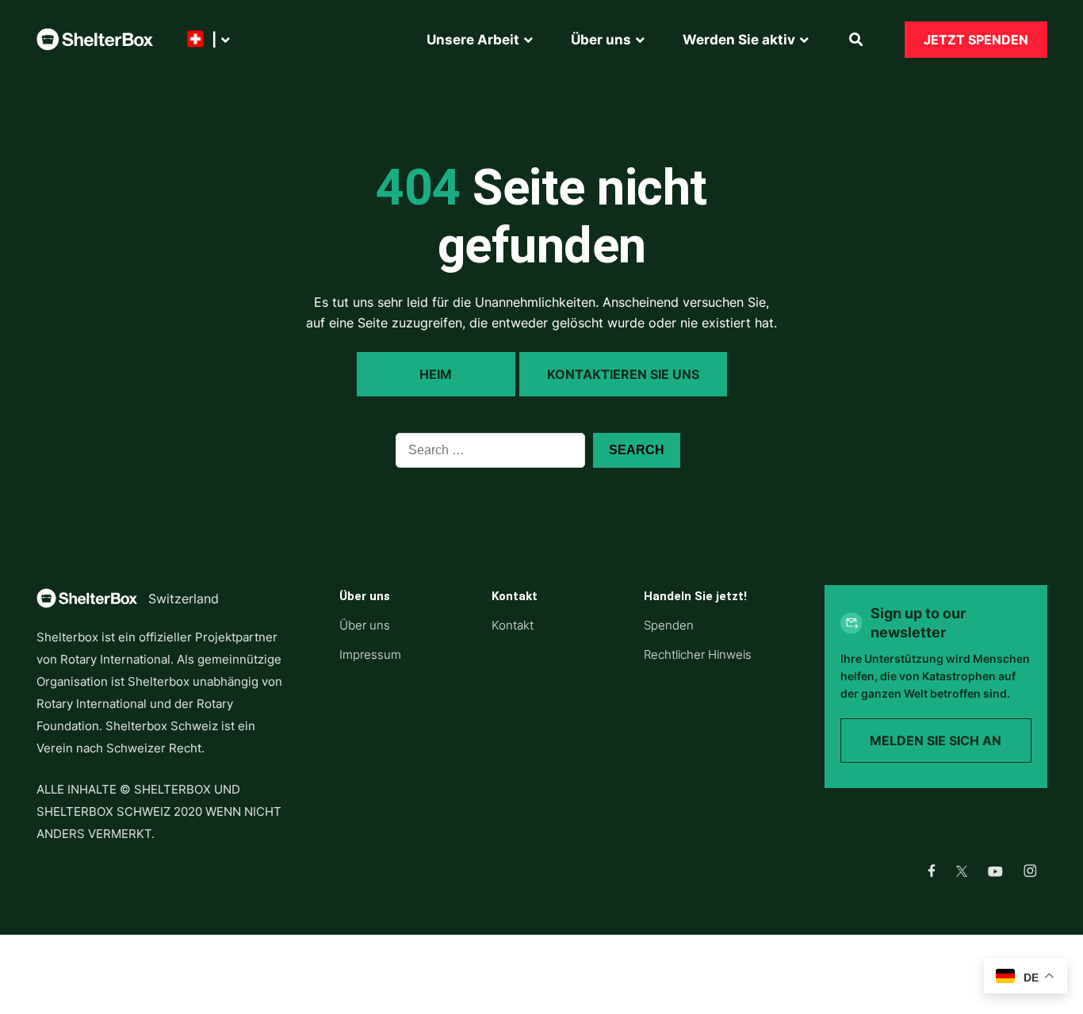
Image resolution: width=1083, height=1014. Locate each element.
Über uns (364, 625)
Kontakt (513, 625)
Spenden (669, 625)
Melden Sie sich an (935, 740)
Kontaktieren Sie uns (623, 374)
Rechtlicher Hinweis (698, 654)
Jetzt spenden (976, 40)
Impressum (370, 654)
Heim (435, 374)
